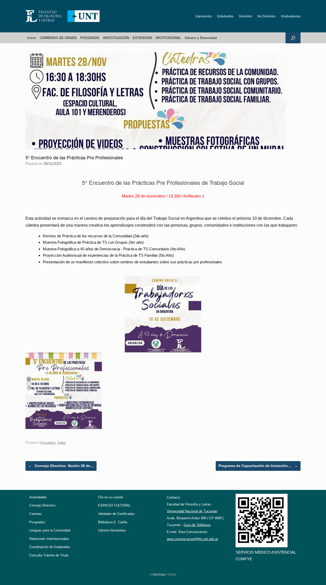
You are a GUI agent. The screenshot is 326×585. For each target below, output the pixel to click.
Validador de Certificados (116, 514)
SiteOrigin (159, 574)
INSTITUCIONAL (168, 38)
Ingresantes (204, 16)
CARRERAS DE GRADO (58, 38)
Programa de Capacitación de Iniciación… (258, 466)
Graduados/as (291, 16)
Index (62, 443)
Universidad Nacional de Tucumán (192, 511)
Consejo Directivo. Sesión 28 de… (61, 466)
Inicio (31, 38)
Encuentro (48, 443)
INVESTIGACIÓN (116, 38)
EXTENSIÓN (142, 38)
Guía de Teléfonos (197, 525)
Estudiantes (225, 16)
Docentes (245, 16)
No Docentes (266, 16)
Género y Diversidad (201, 38)
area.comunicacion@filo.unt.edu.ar (192, 539)
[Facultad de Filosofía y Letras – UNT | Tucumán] (62, 16)
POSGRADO (89, 38)
